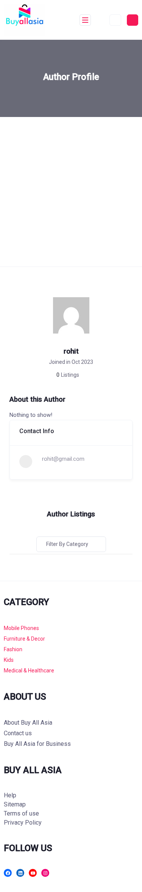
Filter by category (67, 544)
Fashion (13, 649)
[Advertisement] (71, 192)
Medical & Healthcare (29, 670)
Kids (9, 660)
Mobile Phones (21, 628)
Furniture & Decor (24, 639)
